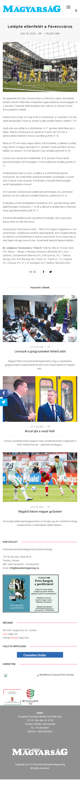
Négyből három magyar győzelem (40, 511)
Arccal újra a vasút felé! (40, 431)
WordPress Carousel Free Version (56, 674)
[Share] (3, 393)
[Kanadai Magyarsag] (32, 8)
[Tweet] (3, 402)
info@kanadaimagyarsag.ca (24, 568)
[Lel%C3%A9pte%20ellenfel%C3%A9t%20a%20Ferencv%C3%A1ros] (43, 272)
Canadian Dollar (34, 655)
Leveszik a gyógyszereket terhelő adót (40, 351)
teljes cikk (52, 33)
